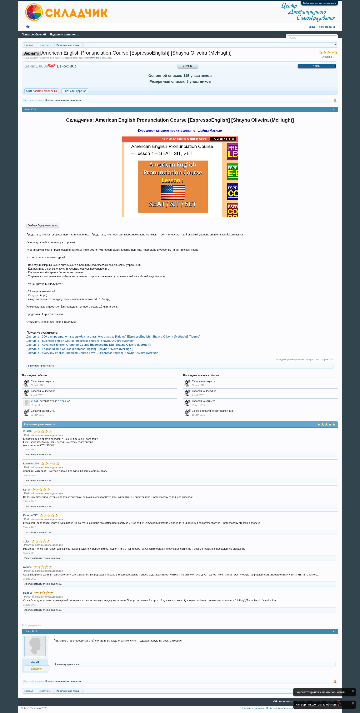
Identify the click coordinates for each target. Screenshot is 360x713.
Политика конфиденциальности (285, 708)
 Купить (187, 66)
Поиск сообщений (34, 34)
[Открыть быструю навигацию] (335, 45)
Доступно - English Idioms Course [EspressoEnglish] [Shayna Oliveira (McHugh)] (79, 348)
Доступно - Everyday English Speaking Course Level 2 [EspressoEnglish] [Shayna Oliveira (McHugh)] (93, 352)
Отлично (64, 401)
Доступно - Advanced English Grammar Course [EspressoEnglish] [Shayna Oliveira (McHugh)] (88, 344)
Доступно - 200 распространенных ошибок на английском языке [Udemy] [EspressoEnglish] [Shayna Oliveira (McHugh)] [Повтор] (113, 336)
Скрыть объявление (353, 690)
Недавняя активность (64, 34)
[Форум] (28, 27)
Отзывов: (328, 56)
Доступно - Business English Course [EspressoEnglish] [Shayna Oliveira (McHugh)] (81, 340)
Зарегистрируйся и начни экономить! (321, 692)
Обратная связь (283, 701)
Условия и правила (252, 708)
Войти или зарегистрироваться (319, 3)
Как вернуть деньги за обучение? (318, 704)
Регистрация (327, 27)
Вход (312, 27)
